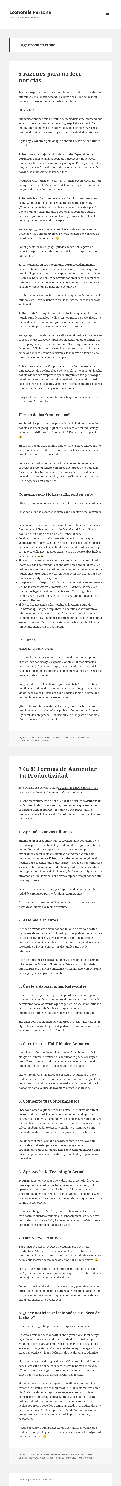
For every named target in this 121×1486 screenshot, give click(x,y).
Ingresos (88, 1454)
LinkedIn (45, 1220)
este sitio (34, 556)
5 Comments (44, 740)
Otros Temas (68, 737)
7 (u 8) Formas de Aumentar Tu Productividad (58, 772)
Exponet (60, 960)
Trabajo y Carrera (70, 1454)
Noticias (85, 737)
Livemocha (60, 902)
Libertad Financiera (28, 1457)
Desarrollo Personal (50, 737)
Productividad (26, 740)
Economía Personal (31, 12)
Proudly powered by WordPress (36, 1479)
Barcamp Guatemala (50, 964)
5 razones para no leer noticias (50, 77)
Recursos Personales (65, 1457)
